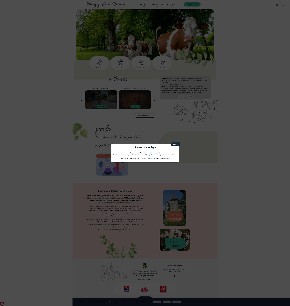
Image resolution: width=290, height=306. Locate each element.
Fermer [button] (176, 144)
